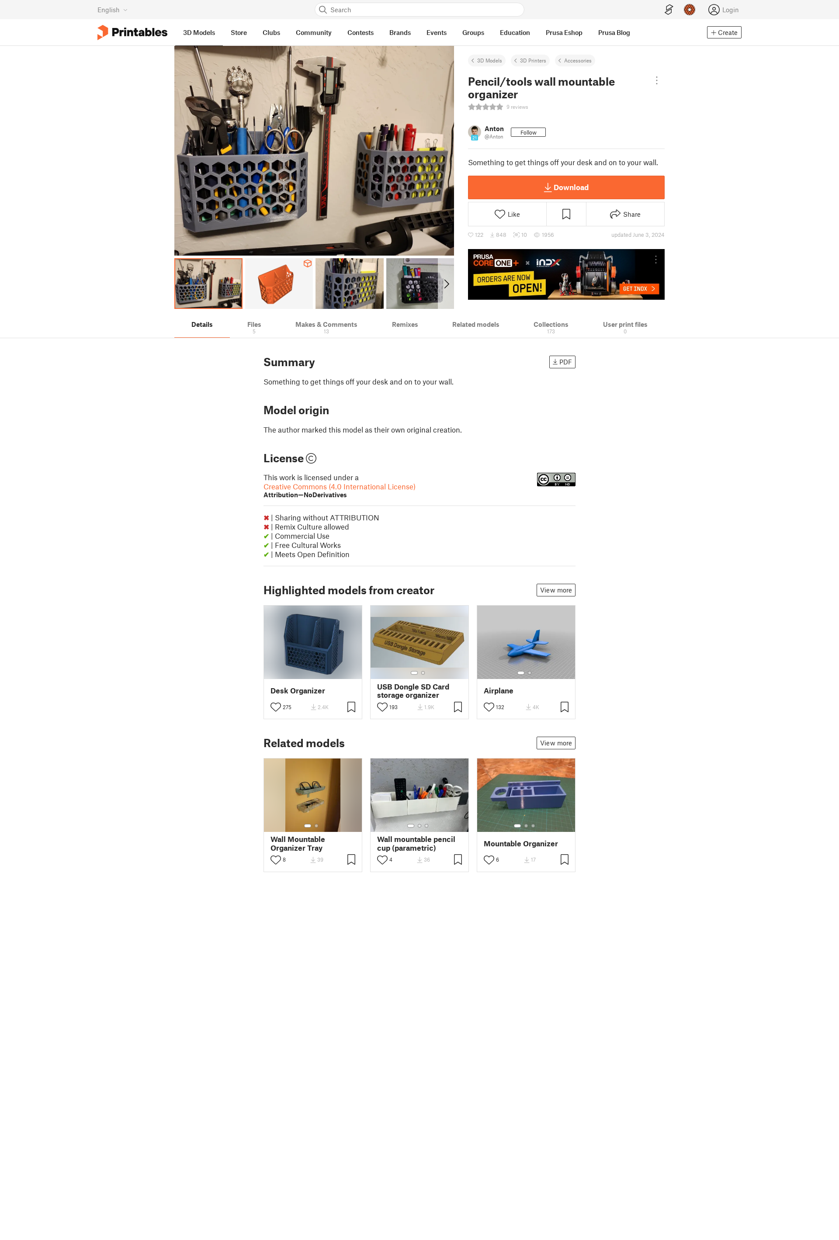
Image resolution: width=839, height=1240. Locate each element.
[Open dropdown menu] (657, 80)
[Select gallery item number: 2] (423, 673)
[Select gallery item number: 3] (426, 826)
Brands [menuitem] (400, 32)
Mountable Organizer (521, 843)
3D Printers (533, 60)
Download (571, 187)
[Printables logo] (132, 32)
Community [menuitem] (314, 32)
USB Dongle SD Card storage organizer (413, 690)
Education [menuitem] (515, 32)
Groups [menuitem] (473, 32)
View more (556, 590)
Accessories (578, 60)
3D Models (489, 60)
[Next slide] (446, 283)
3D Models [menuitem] (199, 32)
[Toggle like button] (275, 707)
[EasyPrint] (669, 9)
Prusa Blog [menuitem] (614, 32)
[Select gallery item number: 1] (414, 673)
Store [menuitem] (239, 32)
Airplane (498, 690)
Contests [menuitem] (360, 32)
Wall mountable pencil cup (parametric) (416, 843)
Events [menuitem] (436, 32)
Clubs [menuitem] (271, 32)
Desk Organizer (297, 690)
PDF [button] (565, 362)
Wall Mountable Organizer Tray (297, 843)
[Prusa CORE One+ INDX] (566, 274)
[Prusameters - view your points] (689, 9)
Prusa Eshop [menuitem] (564, 32)
